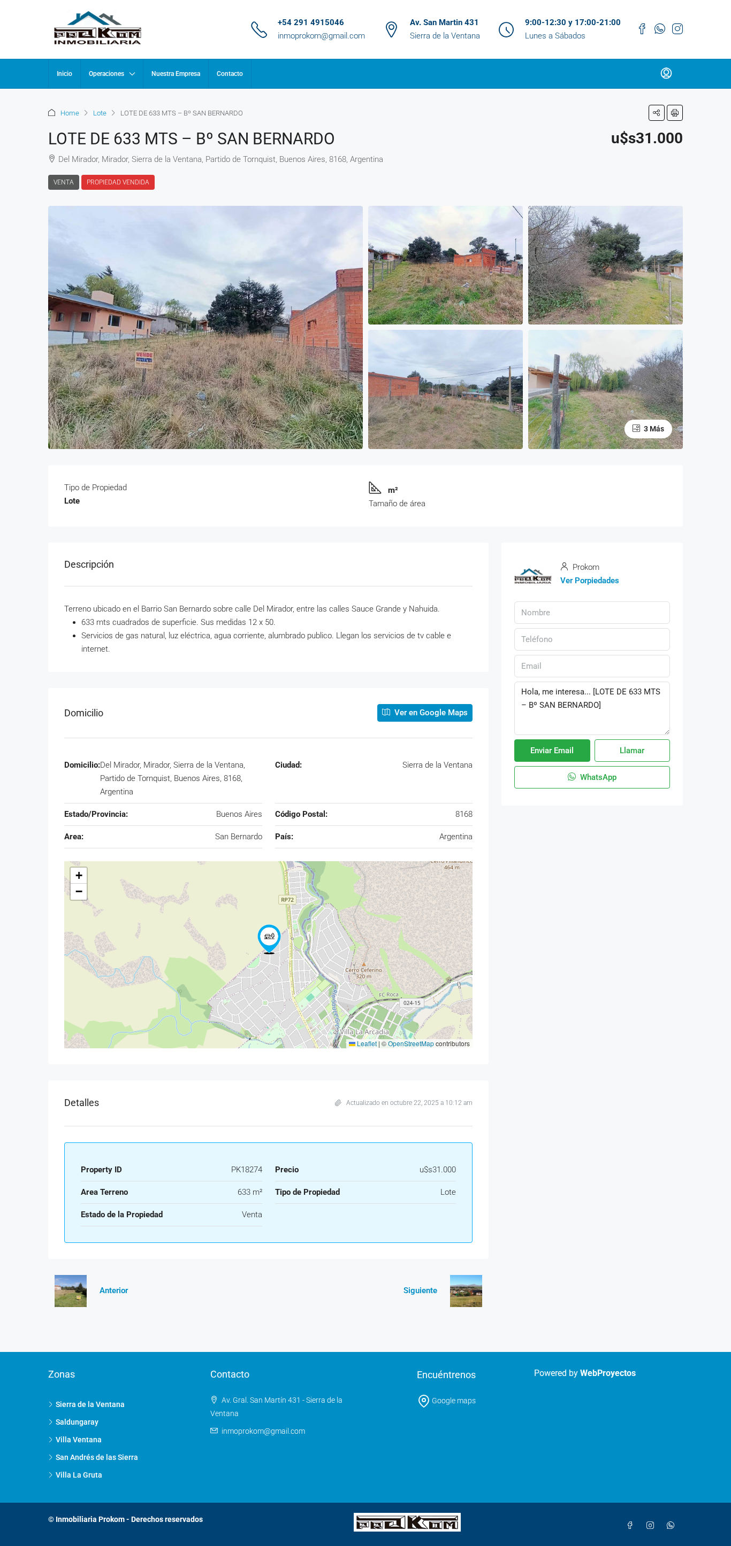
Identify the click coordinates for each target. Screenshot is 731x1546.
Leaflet (366, 1043)
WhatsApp (597, 777)
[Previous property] (71, 1291)
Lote (99, 113)
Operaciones (106, 74)
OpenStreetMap (411, 1043)
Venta (64, 182)
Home (69, 113)
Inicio (64, 74)
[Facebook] (632, 1525)
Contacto (230, 74)
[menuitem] (666, 74)
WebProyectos (608, 1373)
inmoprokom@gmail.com (321, 36)
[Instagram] (652, 1525)
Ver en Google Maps (430, 712)
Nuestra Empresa (175, 74)
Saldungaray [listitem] (77, 1422)
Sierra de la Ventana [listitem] (90, 1404)
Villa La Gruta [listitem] (79, 1475)
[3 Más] (605, 388)
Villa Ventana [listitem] (79, 1439)
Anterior (114, 1290)
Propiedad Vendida (118, 182)
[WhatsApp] (673, 1525)
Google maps (453, 1400)
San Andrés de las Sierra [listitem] (97, 1457)
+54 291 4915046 (311, 22)
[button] (657, 113)
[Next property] (466, 1291)
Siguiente (420, 1290)
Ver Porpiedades (589, 580)
